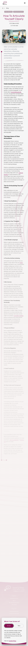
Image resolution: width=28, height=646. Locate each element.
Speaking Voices (14, 598)
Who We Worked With (14, 602)
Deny (19, 625)
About (14, 600)
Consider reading (18, 315)
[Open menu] (25, 3)
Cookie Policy (12, 641)
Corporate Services (14, 613)
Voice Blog (14, 604)
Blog (7, 8)
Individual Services (14, 611)
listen (21, 262)
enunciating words (16, 92)
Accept (9, 625)
